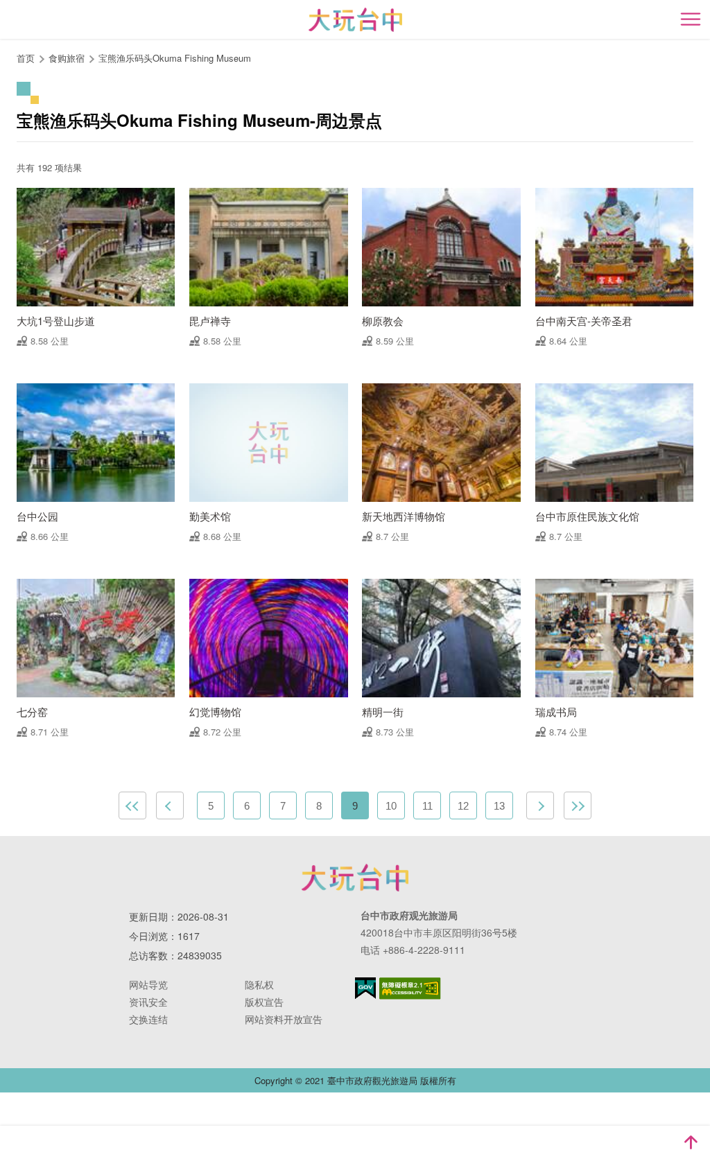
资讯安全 (148, 1002)
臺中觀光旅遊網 (355, 20)
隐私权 (259, 984)
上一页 (170, 805)
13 (499, 806)
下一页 (540, 805)
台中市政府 (355, 877)
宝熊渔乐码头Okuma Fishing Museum (174, 57)
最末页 (577, 805)
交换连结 (148, 1019)
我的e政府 (365, 988)
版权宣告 (264, 1002)
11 (427, 806)
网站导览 (148, 984)
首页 (26, 57)
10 (391, 806)
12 (463, 806)
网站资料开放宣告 (283, 1019)
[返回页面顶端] (690, 1142)
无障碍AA (410, 988)
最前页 (132, 805)
